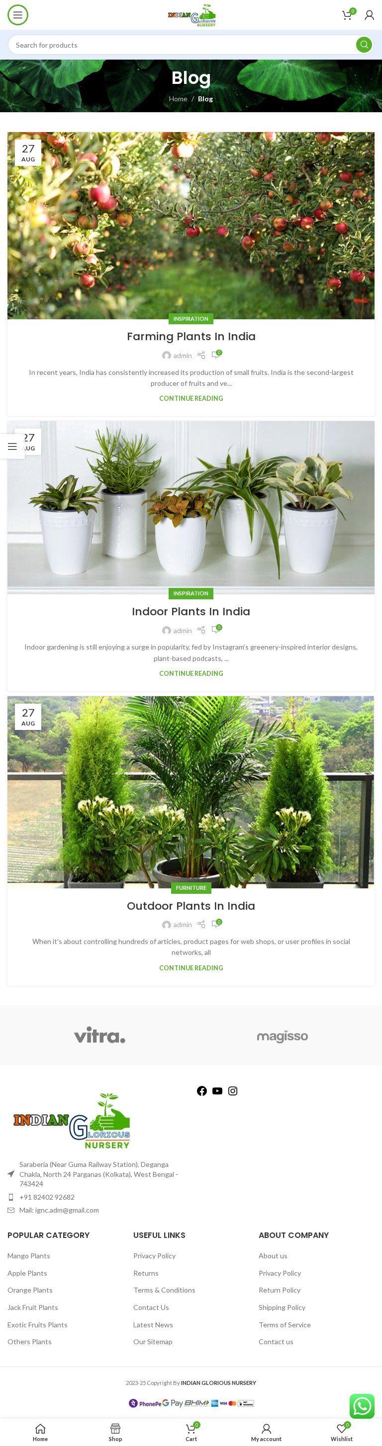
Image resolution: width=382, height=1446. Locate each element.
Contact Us (151, 1307)
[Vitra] (99, 1035)
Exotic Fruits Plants (37, 1324)
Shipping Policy (282, 1307)
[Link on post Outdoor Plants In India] (191, 792)
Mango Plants (28, 1255)
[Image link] (69, 1118)
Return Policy (279, 1290)
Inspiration (191, 318)
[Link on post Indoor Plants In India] (191, 507)
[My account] (370, 15)
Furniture (191, 887)
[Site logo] (191, 14)
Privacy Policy (154, 1255)
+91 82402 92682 (47, 1197)
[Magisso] (283, 1035)
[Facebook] (202, 1094)
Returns (146, 1273)
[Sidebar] (12, 446)
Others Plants (29, 1341)
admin (183, 355)
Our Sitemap (153, 1341)
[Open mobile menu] (17, 15)
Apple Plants (27, 1273)
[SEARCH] (364, 45)
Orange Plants (30, 1290)
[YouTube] (217, 1094)
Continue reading (191, 398)
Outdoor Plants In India (191, 906)
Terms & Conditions (164, 1290)
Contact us (276, 1341)
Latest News (153, 1324)
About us (273, 1255)
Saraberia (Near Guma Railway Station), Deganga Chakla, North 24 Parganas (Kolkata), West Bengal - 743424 (98, 1174)
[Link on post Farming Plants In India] (191, 225)
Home (178, 98)
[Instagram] (233, 1094)
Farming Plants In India (191, 336)
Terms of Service (285, 1324)
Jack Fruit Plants (32, 1307)
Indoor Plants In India (191, 611)
